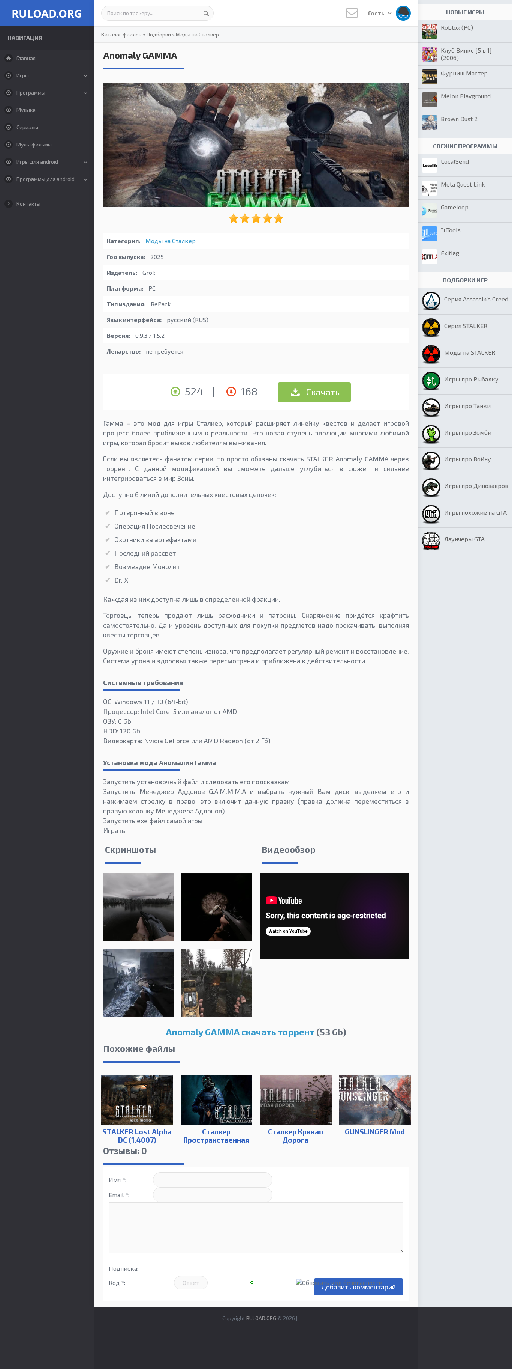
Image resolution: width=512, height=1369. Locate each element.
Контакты (28, 203)
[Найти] (206, 13)
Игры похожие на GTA (475, 512)
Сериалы (27, 127)
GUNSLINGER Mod (375, 1131)
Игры (22, 75)
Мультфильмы (34, 144)
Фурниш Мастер (464, 73)
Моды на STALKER (469, 352)
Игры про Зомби (467, 432)
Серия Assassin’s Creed (476, 299)
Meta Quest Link (463, 184)
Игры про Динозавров (476, 485)
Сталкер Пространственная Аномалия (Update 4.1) (216, 1144)
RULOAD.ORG (47, 13)
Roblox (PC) (457, 27)
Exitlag (450, 252)
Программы (30, 92)
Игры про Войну (467, 458)
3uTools (451, 229)
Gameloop (455, 207)
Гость (377, 13)
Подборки (159, 34)
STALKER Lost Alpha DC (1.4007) (137, 1135)
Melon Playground (466, 95)
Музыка (26, 110)
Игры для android (37, 161)
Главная (26, 58)
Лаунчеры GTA (464, 538)
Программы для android (45, 179)
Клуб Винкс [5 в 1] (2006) (466, 54)
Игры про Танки (467, 405)
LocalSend (455, 161)
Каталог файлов (121, 34)
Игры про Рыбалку (471, 379)
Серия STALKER (465, 325)
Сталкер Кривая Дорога (295, 1135)
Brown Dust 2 (459, 118)
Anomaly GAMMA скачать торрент (240, 1031)
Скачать (322, 391)
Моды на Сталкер (197, 34)
